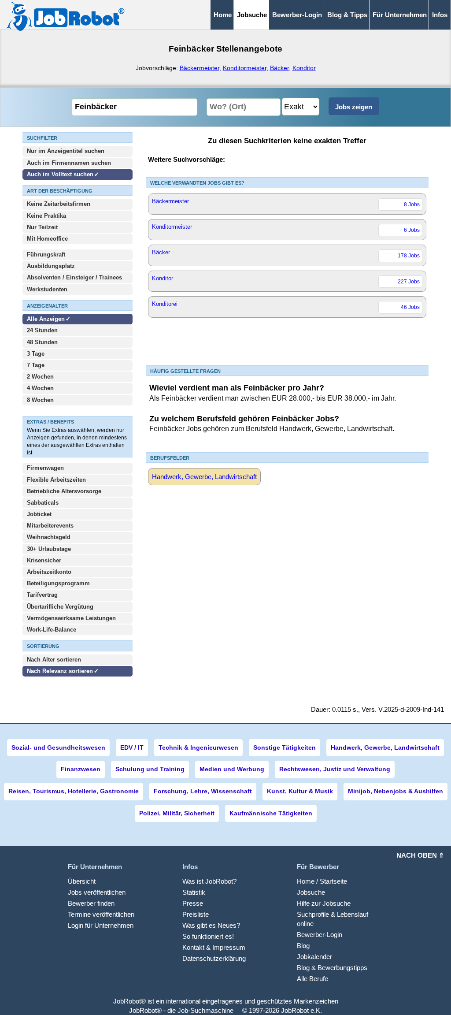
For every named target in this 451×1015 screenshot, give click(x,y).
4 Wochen (40, 388)
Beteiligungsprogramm (58, 583)
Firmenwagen (45, 468)
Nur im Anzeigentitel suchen (65, 151)
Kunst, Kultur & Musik (300, 791)
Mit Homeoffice (47, 238)
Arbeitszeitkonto (49, 572)
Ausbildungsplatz (51, 266)
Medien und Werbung (232, 769)
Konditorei (286, 305)
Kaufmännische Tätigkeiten (270, 813)
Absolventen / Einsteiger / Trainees (74, 277)
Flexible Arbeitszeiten (56, 479)
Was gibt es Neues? (211, 925)
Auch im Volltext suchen (60, 174)
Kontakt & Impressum (213, 947)
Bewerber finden (91, 903)
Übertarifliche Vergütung (60, 606)
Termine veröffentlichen (101, 914)
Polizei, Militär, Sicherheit (176, 813)
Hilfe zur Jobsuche (324, 903)
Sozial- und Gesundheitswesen (58, 747)
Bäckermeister (199, 67)
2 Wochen (40, 376)
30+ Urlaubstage (49, 549)
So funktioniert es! (208, 936)
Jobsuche (311, 892)
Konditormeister (244, 67)
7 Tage (35, 365)
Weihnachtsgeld (48, 537)
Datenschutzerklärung (214, 958)
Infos (439, 15)
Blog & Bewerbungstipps (332, 967)
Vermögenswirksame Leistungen (71, 618)
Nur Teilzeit (42, 227)
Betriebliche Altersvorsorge (64, 491)
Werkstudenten (47, 289)
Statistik (193, 892)
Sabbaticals (43, 502)
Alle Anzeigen (47, 319)
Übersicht (82, 881)
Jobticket (39, 514)
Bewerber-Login (297, 15)
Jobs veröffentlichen (97, 892)
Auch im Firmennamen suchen (69, 163)
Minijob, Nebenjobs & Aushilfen (395, 791)
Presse (192, 903)
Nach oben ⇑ (420, 855)
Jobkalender (314, 956)
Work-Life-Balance (51, 629)
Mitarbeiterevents (50, 525)
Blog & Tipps (347, 15)
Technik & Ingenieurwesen (198, 747)
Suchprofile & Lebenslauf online (332, 919)
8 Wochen (40, 400)
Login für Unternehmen (100, 925)
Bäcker (279, 67)
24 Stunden (42, 330)
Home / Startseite (322, 881)
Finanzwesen (80, 769)
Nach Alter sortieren (54, 659)
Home (223, 15)
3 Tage (35, 353)
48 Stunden (42, 342)
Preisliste (195, 914)
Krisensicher (44, 560)
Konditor (304, 67)
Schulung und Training (150, 769)
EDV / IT (132, 747)
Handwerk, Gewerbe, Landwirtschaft (204, 476)
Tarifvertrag (42, 594)
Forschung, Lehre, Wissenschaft (203, 791)
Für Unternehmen (400, 15)
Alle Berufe (312, 978)
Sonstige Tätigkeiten (284, 747)
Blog (303, 945)
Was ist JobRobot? (209, 881)
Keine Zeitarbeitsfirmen (58, 204)
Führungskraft (46, 254)
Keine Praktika (46, 215)
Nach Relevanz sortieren (60, 671)
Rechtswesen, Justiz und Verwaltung (334, 769)
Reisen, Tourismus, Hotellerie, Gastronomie (73, 791)
